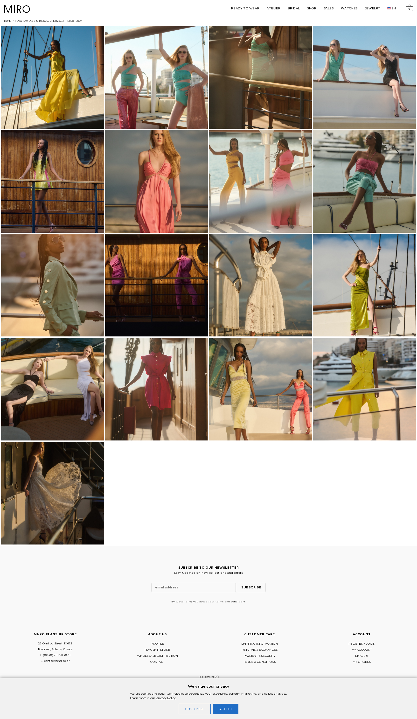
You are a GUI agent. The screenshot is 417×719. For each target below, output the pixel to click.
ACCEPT (225, 709)
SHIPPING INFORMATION (259, 643)
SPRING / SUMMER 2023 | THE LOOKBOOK (59, 21)
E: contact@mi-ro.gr (55, 661)
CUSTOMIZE (194, 709)
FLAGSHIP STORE (157, 649)
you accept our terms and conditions (219, 601)
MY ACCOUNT (362, 649)
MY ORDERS (362, 661)
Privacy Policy (166, 698)
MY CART (361, 655)
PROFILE (157, 643)
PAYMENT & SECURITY (259, 655)
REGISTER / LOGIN (361, 643)
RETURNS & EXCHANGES (260, 649)
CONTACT (157, 661)
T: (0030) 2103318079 (55, 655)
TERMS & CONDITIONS (259, 661)
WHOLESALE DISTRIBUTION (157, 655)
